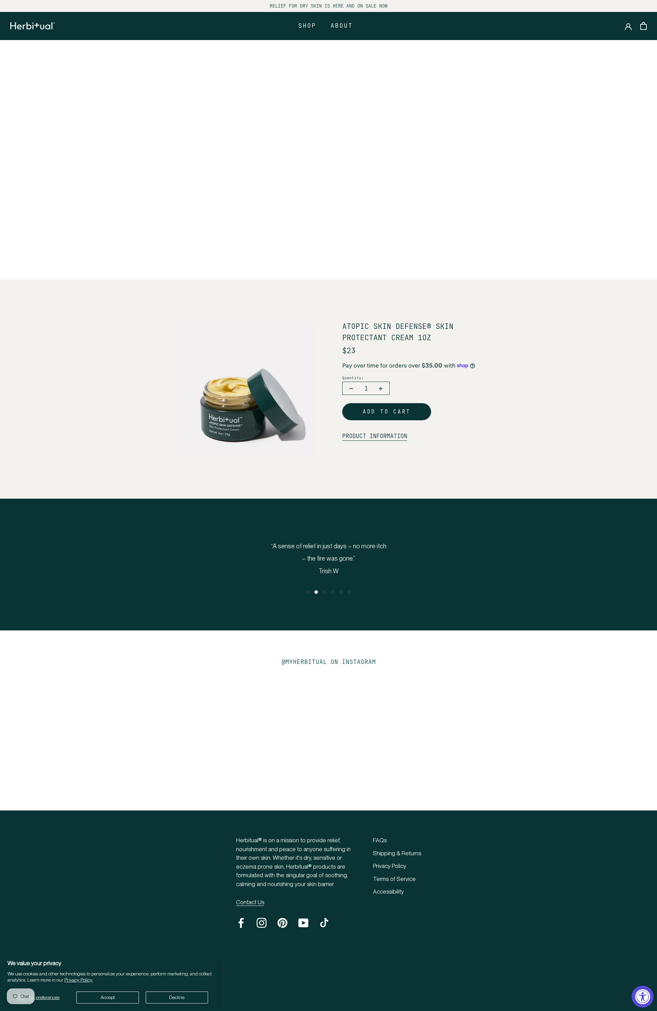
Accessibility (388, 891)
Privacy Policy (389, 865)
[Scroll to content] (326, 268)
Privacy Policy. (78, 980)
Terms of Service (394, 878)
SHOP (307, 25)
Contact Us (250, 902)
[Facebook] (241, 923)
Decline (176, 997)
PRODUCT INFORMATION (374, 436)
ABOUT (342, 25)
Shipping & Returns (397, 853)
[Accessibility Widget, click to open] (643, 997)
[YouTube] (303, 923)
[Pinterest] (282, 923)
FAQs (380, 840)
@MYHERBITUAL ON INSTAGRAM (329, 662)
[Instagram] (262, 923)
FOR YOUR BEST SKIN (328, 256)
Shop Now (328, 171)
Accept (108, 997)
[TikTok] (324, 923)
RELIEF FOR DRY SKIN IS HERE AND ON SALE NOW (328, 6)
